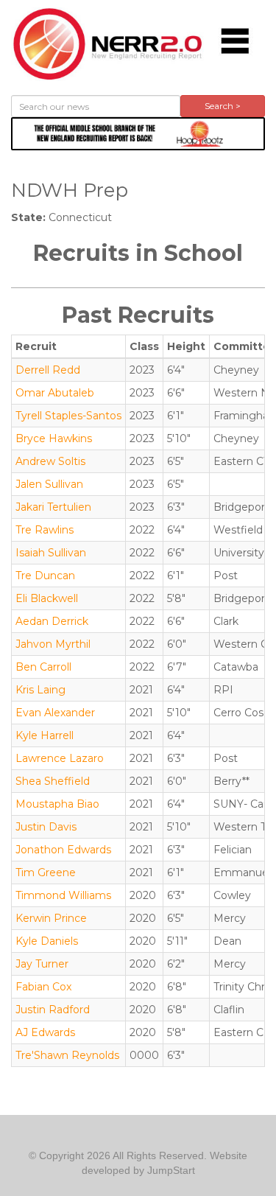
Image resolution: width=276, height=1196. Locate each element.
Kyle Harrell (44, 735)
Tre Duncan (45, 575)
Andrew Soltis (50, 461)
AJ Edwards (45, 1032)
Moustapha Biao (57, 804)
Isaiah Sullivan (50, 552)
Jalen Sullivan (49, 484)
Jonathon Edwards (63, 849)
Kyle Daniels (46, 941)
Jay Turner (41, 964)
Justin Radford (52, 1009)
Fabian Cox (43, 986)
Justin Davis (46, 826)
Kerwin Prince (51, 918)
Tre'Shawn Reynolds (67, 1055)
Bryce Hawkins (53, 438)
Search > (223, 105)
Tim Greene (45, 872)
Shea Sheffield (52, 781)
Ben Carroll (43, 667)
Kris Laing (40, 689)
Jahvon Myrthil (53, 644)
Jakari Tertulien (53, 507)
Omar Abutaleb (54, 392)
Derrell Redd (47, 370)
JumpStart (171, 1170)
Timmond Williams (63, 895)
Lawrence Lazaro (59, 758)
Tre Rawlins (44, 529)
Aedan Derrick (51, 621)
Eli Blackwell (46, 598)
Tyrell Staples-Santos (68, 415)
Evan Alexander (55, 712)
